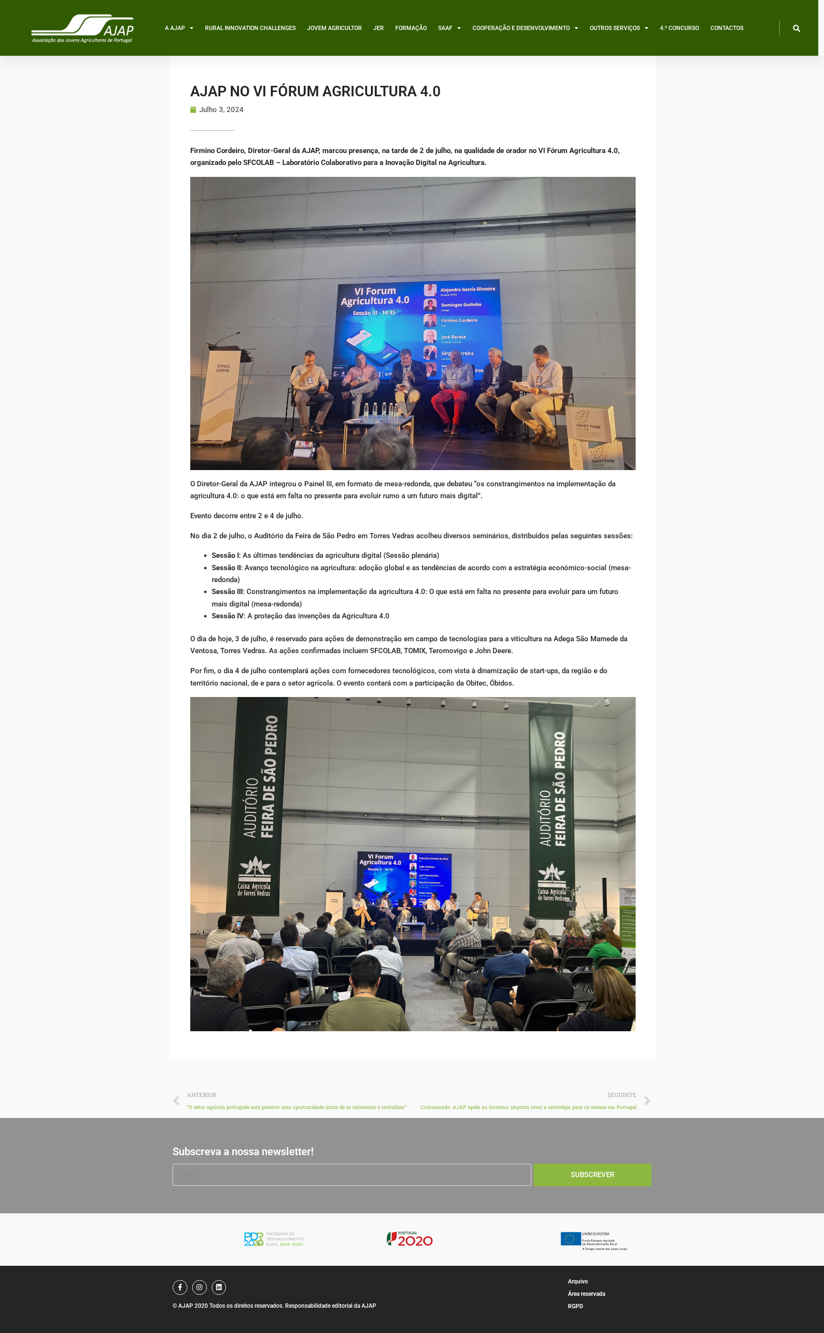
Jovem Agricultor (334, 28)
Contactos (727, 28)
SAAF (445, 28)
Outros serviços (615, 28)
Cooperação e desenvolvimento (521, 28)
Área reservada (586, 1294)
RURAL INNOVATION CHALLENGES (250, 28)
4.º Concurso (679, 28)
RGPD (575, 1306)
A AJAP (175, 28)
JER (378, 28)
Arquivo (578, 1281)
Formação (411, 28)
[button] (797, 28)
